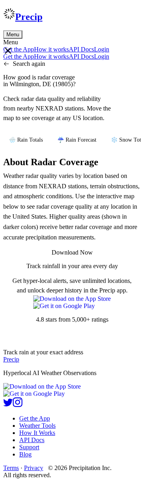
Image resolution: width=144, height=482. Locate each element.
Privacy (33, 467)
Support (29, 447)
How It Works (37, 432)
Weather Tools (37, 425)
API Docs (81, 49)
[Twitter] (8, 404)
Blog (25, 454)
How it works (51, 49)
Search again (29, 63)
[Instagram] (17, 404)
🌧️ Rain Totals (26, 140)
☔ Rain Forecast (76, 140)
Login (101, 49)
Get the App (34, 418)
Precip (28, 17)
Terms (11, 467)
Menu (12, 35)
